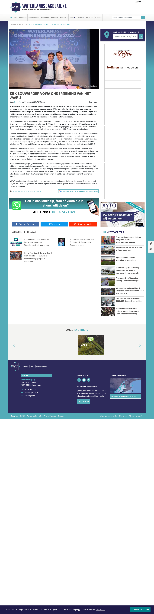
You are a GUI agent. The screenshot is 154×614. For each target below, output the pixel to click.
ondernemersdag (35, 191)
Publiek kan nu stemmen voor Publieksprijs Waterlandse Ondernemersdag (82, 242)
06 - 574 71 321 (63, 212)
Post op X (55, 224)
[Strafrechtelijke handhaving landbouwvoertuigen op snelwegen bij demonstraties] (108, 271)
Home (13, 24)
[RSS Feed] (88, 380)
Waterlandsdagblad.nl (44, 6)
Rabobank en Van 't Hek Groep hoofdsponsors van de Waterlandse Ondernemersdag (36, 242)
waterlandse (22, 191)
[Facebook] (79, 380)
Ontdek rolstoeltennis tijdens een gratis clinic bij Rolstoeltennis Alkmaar (128, 239)
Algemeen (22, 17)
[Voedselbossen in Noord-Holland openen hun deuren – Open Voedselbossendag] (108, 311)
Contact (98, 17)
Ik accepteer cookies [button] (140, 610)
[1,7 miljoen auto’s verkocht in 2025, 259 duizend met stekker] (108, 301)
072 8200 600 (30, 389)
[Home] (11, 17)
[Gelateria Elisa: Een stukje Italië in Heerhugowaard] (108, 250)
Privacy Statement (135, 416)
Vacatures (89, 17)
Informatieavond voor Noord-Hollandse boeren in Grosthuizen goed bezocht (130, 290)
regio (15, 191)
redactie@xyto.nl (31, 392)
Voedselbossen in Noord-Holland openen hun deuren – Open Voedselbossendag (128, 311)
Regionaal (54, 17)
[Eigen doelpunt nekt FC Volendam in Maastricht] (108, 260)
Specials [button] (63, 17)
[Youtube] (84, 380)
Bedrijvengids (34, 17)
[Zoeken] (143, 17)
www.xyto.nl (30, 395)
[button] (11, 345)
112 (15, 17)
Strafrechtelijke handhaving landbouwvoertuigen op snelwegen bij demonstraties (128, 270)
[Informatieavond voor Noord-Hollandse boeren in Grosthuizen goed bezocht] (108, 291)
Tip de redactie (85, 224)
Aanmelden (84, 401)
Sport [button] (72, 17)
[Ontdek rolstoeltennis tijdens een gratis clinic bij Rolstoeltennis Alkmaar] (108, 240)
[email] (151, 250)
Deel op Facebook (27, 224)
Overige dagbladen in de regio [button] (123, 396)
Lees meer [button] (100, 610)
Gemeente (45, 17)
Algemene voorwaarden (108, 416)
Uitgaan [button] (80, 17)
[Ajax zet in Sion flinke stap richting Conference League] (108, 281)
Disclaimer (123, 416)
